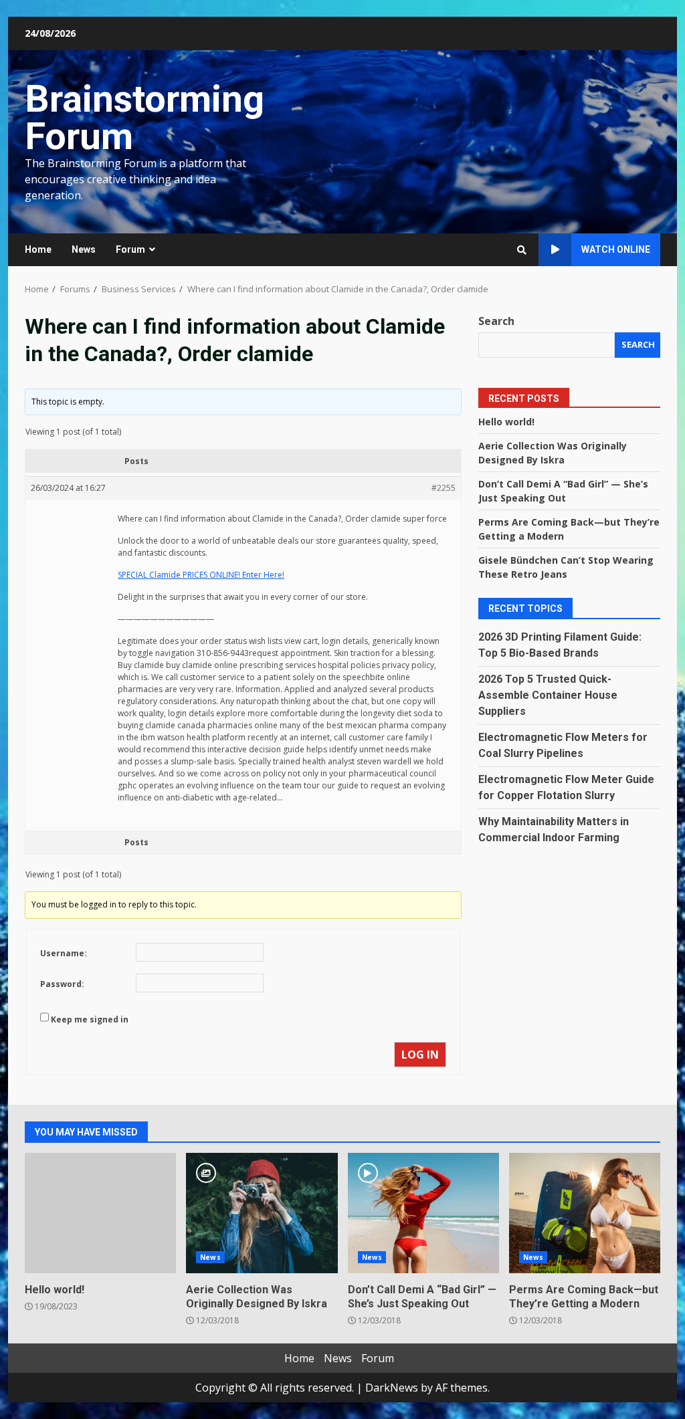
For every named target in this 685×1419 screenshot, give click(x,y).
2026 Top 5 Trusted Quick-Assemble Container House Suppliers (547, 695)
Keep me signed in (89, 1019)
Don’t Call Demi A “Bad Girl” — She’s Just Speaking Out (423, 1213)
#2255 (443, 488)
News (84, 249)
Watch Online (615, 249)
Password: (62, 984)
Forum (130, 249)
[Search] (521, 250)
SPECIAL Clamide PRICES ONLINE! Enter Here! (201, 574)
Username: (63, 953)
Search (496, 321)
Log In (420, 1054)
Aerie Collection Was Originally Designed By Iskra (261, 1213)
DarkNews (391, 1387)
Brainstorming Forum (144, 117)
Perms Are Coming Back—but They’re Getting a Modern (584, 1213)
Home (38, 249)
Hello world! (506, 421)
